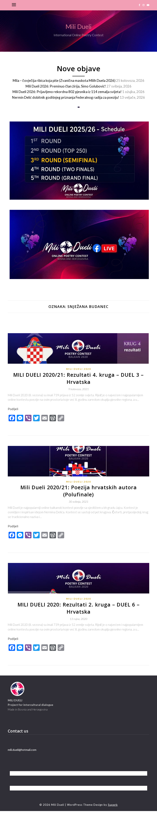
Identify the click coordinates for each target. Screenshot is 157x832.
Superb (113, 804)
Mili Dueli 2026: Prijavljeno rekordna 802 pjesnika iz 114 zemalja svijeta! (67, 92)
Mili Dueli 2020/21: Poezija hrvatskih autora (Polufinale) (78, 491)
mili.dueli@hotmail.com (22, 749)
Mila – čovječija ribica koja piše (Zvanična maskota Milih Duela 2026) (64, 80)
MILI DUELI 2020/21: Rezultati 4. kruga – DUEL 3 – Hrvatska (78, 378)
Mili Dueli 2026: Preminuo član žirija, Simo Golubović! (66, 86)
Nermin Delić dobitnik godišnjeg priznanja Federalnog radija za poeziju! (65, 97)
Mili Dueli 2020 (78, 368)
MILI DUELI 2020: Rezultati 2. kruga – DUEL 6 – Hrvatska (79, 608)
